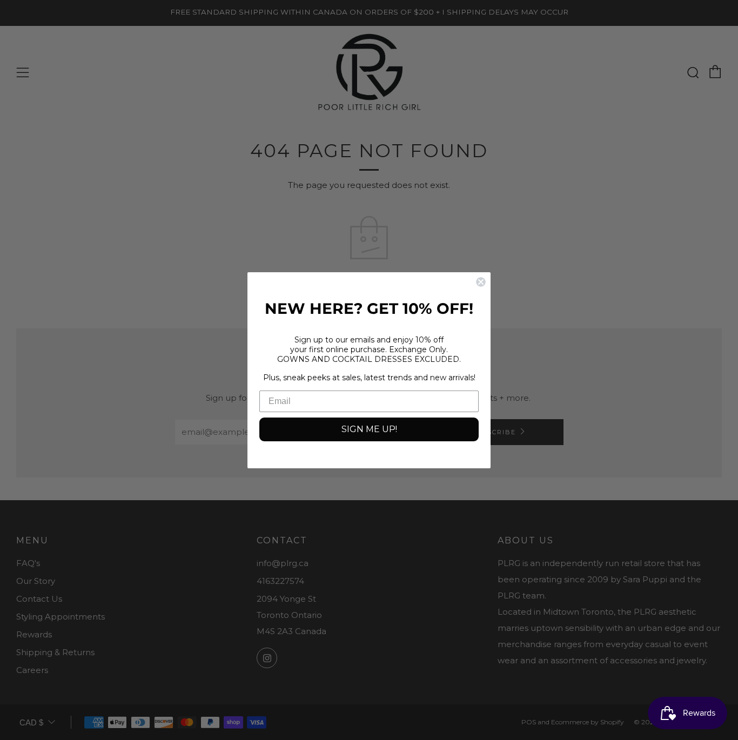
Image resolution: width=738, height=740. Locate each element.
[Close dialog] (480, 282)
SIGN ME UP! (369, 429)
